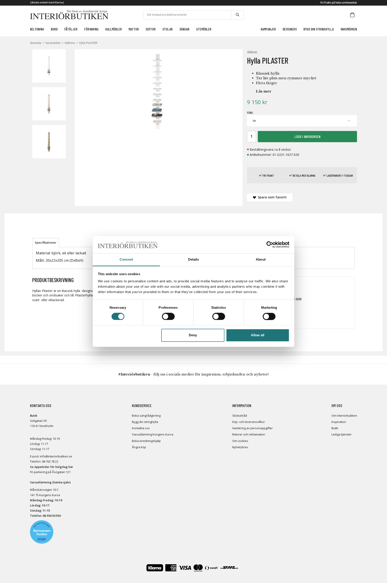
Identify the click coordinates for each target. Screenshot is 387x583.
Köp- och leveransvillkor (248, 422)
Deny (193, 335)
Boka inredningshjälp (146, 441)
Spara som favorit (271, 197)
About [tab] (261, 259)
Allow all (257, 335)
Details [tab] (193, 259)
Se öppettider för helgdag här (51, 467)
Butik (334, 428)
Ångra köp (139, 447)
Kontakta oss (141, 428)
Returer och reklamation (248, 434)
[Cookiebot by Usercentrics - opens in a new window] (269, 244)
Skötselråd (239, 416)
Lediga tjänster (341, 434)
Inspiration (338, 422)
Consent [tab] (126, 259)
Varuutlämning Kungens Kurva (152, 434)
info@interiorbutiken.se (56, 456)
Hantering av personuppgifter (252, 428)
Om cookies (240, 441)
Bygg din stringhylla (145, 422)
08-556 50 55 (51, 516)
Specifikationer (45, 242)
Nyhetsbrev (240, 447)
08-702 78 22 (50, 461)
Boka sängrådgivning (146, 416)
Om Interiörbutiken (344, 416)
